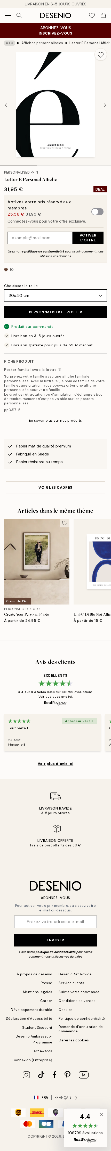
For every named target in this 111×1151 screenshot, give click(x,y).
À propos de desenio (34, 974)
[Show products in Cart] (103, 15)
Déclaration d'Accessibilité (29, 1018)
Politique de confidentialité (82, 1018)
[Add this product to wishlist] (100, 54)
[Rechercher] (19, 15)
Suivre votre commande (79, 992)
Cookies (66, 1010)
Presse (46, 983)
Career (46, 1001)
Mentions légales (37, 992)
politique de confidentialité (44, 251)
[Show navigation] (7, 15)
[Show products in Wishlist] (92, 15)
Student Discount (37, 1027)
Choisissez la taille (21, 285)
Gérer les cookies (74, 1040)
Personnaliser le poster (55, 312)
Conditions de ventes (77, 1001)
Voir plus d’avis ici (55, 763)
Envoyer (55, 940)
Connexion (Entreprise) (32, 1060)
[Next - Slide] (105, 105)
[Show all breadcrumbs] (9, 43)
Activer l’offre (88, 237)
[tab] (18, 164)
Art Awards (43, 1051)
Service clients (71, 983)
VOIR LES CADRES (55, 487)
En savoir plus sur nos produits (55, 420)
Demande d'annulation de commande (81, 1029)
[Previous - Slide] (6, 105)
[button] (85, 1128)
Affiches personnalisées (42, 43)
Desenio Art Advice (75, 974)
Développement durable (31, 1010)
